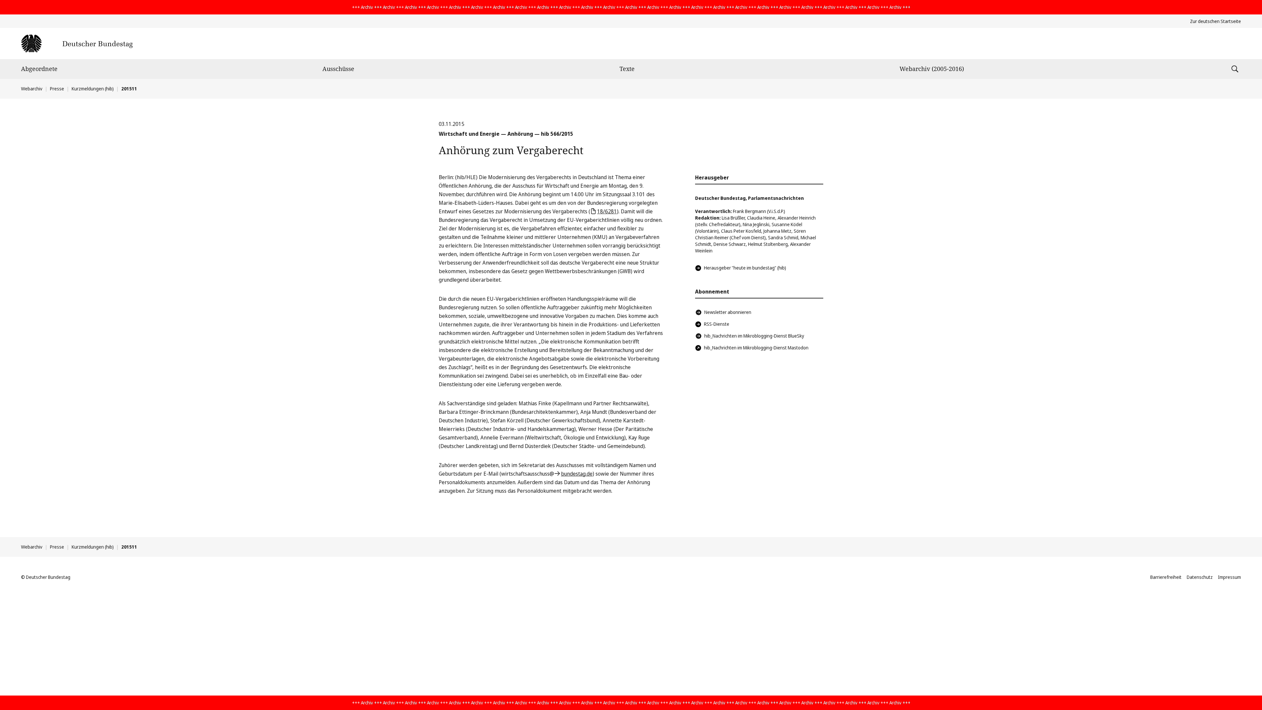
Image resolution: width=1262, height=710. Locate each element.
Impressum (1229, 577)
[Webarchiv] (76, 44)
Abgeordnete (39, 69)
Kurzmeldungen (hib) (93, 88)
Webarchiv (31, 88)
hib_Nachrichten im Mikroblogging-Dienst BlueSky (754, 336)
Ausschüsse (338, 69)
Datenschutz (1200, 577)
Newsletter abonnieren (727, 312)
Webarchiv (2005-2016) (932, 69)
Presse (57, 88)
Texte (627, 69)
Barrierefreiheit (1165, 577)
